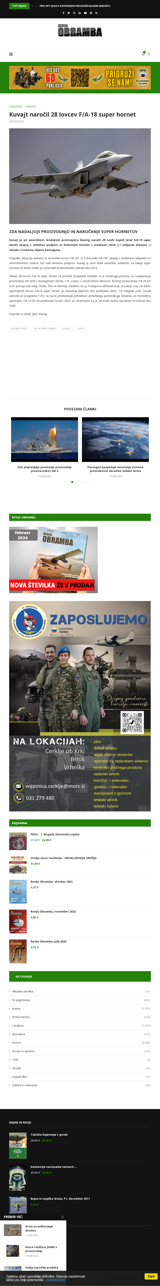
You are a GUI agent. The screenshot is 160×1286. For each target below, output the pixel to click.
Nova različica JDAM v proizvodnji (41, 1249)
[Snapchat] (91, 13)
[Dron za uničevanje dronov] (12, 1230)
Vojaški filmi (81, 1077)
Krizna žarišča (81, 1017)
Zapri (151, 1276)
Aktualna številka (81, 991)
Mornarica (81, 1034)
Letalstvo (15, 106)
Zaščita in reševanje (81, 1085)
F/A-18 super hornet (45, 328)
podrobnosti (56, 1280)
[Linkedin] (80, 13)
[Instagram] (74, 13)
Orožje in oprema (81, 1051)
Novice (31, 106)
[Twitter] (69, 13)
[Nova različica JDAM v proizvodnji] (12, 1251)
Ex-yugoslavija (81, 1000)
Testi (81, 1059)
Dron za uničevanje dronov (39, 1228)
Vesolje (81, 1068)
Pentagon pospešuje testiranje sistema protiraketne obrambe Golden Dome (115, 469)
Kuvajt (67, 328)
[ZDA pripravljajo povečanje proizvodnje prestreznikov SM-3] (44, 439)
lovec (80, 328)
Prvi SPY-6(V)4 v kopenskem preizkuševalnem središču (75, 6)
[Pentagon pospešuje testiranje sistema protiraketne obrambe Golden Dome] (115, 439)
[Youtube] (85, 13)
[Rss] (96, 13)
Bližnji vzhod (19, 328)
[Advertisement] (80, 366)
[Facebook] (63, 13)
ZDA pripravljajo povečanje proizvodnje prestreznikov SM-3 (44, 469)
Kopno (81, 1008)
